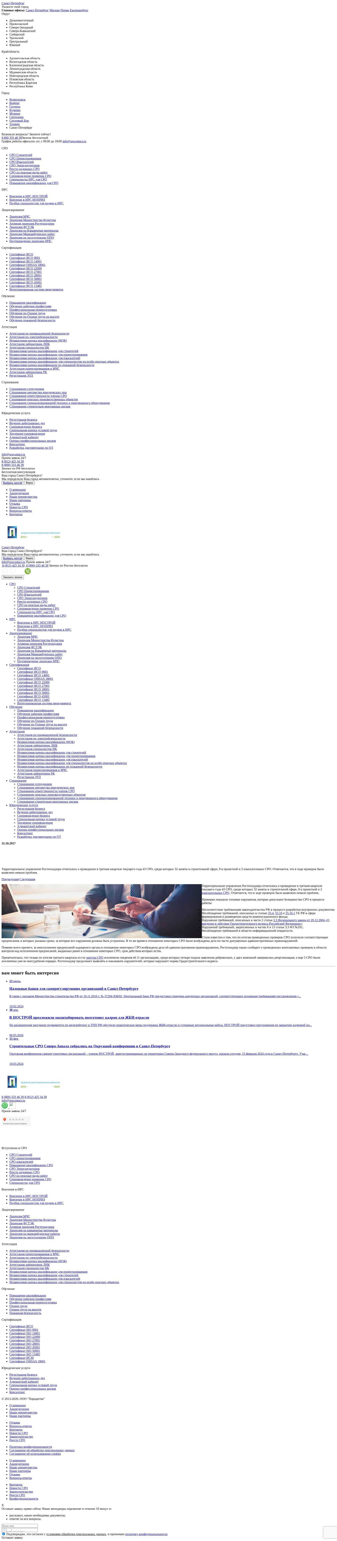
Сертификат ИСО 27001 (25, 272)
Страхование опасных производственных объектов (43, 399)
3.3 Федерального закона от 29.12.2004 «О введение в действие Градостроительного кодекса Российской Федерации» (265, 921)
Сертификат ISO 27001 (24, 1340)
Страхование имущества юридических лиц (38, 392)
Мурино (14, 113)
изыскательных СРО (215, 892)
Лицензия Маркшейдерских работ (32, 234)
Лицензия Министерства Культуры (32, 220)
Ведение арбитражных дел (27, 423)
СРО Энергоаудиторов (24, 165)
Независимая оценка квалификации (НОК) (38, 340)
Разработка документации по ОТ (31, 447)
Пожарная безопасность (25, 1313)
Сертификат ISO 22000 (24, 1336)
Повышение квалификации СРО (31, 1165)
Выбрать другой (12, 482)
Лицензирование (20, 633)
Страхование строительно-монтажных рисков (39, 406)
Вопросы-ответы (20, 510)
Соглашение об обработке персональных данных (42, 1450)
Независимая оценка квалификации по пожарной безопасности (51, 365)
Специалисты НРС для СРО (28, 179)
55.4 (271, 913)
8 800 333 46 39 (12, 137)
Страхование (18, 780)
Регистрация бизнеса (23, 419)
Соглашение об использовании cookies (35, 1453)
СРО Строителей (20, 155)
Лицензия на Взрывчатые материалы (34, 230)
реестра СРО (94, 957)
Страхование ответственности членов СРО (38, 396)
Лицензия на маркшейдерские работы (34, 1233)
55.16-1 (290, 913)
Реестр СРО (17, 1440)
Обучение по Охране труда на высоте (34, 316)
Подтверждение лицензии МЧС (30, 241)
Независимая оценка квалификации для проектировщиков (48, 354)
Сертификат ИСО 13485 (25, 286)
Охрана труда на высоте (25, 1309)
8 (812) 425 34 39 (13, 461)
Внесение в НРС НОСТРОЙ (28, 196)
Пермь (64, 10)
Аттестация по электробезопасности (33, 337)
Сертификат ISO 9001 (23, 1329)
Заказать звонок (12, 577)
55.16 (278, 913)
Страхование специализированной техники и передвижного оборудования (59, 403)
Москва (55, 10)
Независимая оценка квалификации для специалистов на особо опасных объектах (64, 361)
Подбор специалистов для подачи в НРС (36, 203)
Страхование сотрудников (26, 389)
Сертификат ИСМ (21, 1357)
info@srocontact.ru (74, 141)
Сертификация (19, 664)
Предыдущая (10, 879)
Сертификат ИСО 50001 (25, 279)
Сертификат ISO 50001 (24, 1350)
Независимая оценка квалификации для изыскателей (44, 358)
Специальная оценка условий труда (33, 430)
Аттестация (17, 731)
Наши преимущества (23, 496)
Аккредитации (19, 493)
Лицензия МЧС (19, 216)
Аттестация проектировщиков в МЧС (34, 368)
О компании (17, 489)
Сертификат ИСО (21, 254)
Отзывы (14, 503)
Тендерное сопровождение (27, 433)
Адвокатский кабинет (24, 437)
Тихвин (14, 124)
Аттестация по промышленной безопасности (39, 333)
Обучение (15, 707)
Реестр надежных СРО (24, 169)
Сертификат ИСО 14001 (25, 261)
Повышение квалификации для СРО (33, 183)
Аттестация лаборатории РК (28, 372)
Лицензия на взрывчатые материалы (33, 1230)
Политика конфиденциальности (30, 1446)
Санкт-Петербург (13, 3)
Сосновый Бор (19, 120)
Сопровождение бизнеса (25, 426)
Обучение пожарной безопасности (32, 320)
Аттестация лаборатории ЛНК (29, 344)
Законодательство (21, 1436)
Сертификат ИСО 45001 (25, 282)
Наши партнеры (20, 500)
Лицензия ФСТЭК (21, 227)
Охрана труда (18, 1306)
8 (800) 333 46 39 (13, 465)
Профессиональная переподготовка (33, 309)
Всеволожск (17, 99)
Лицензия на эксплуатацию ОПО (31, 237)
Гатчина (14, 106)
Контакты (15, 514)
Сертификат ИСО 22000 (25, 268)
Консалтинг (17, 444)
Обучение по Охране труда (27, 313)
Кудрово (14, 110)
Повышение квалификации (27, 302)
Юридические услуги (23, 805)
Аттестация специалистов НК (29, 347)
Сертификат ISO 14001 (24, 1333)
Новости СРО (18, 507)
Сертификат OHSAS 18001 (27, 265)
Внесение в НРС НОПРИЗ (27, 199)
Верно (29, 482)
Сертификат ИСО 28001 (25, 275)
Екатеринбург (79, 10)
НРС (12, 619)
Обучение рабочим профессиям (30, 306)
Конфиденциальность (23, 1498)
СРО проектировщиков (25, 1158)
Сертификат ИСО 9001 (24, 257)
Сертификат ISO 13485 (24, 1354)
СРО (12, 584)
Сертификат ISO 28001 (24, 1343)
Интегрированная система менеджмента (36, 289)
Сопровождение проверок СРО (30, 176)
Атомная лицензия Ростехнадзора (31, 223)
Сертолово (16, 117)
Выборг (14, 103)
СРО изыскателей (21, 1161)
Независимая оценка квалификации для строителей (43, 351)
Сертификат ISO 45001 (24, 1347)
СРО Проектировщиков (25, 158)
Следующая (27, 879)
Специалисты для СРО (24, 1182)
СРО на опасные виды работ (28, 172)
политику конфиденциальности (146, 1534)
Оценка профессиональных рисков (32, 440)
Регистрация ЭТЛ (21, 375)
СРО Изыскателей (21, 162)
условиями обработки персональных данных (76, 1534)
